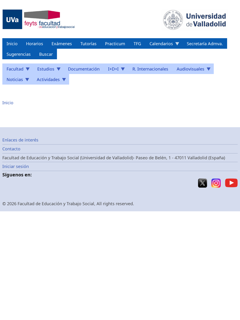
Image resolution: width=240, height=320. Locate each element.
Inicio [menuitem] (12, 43)
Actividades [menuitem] (46, 81)
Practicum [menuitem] (115, 43)
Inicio (7, 102)
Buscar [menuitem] (46, 54)
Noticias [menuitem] (12, 81)
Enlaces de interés (20, 140)
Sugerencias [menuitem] (19, 54)
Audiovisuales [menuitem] (188, 70)
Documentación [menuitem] (84, 69)
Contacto (11, 149)
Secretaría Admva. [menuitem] (205, 43)
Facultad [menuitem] (12, 70)
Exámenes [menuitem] (62, 43)
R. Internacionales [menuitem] (150, 69)
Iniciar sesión (15, 166)
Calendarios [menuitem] (159, 45)
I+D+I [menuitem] (111, 70)
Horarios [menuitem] (34, 43)
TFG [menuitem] (137, 43)
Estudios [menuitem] (43, 70)
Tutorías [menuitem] (88, 43)
